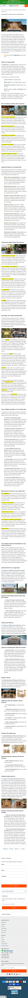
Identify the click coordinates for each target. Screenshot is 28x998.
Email (22, 848)
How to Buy (4, 922)
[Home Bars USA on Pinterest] (12, 974)
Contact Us (4, 932)
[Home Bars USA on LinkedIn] (17, 974)
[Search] (23, 5)
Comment (4, 876)
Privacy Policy (4, 943)
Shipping (3, 924)
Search (3, 939)
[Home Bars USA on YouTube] (10, 974)
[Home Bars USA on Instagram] (14, 974)
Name (3, 864)
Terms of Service (5, 945)
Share (11, 848)
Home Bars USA (19, 308)
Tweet (6, 848)
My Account (4, 930)
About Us (3, 941)
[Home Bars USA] (14, 5)
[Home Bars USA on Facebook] (7, 974)
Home (2, 9)
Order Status (4, 928)
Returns (3, 926)
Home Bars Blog (8, 9)
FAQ (2, 937)
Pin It (17, 848)
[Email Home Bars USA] (19, 974)
